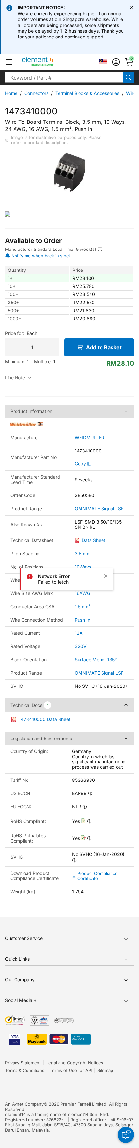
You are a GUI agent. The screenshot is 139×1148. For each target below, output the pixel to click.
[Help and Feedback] (126, 1135)
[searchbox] (64, 77)
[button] (9, 62)
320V (81, 646)
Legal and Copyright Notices (74, 1062)
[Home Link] (50, 62)
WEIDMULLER (89, 437)
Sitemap (105, 1070)
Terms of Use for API (71, 1070)
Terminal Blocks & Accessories (87, 93)
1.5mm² (82, 606)
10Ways (83, 566)
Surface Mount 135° (96, 659)
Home (11, 93)
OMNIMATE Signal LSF (99, 508)
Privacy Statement (23, 1062)
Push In (82, 619)
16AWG (82, 593)
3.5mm (82, 553)
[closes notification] (131, 8)
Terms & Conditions (24, 1070)
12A (79, 633)
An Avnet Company (24, 1104)
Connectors (36, 93)
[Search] (128, 77)
